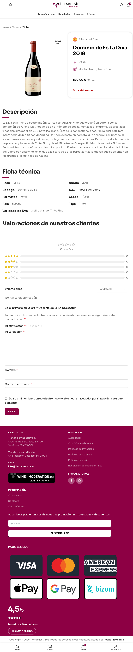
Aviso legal (74, 437)
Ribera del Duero (89, 189)
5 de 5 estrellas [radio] (41, 326)
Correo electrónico (18, 384)
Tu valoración (14, 331)
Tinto (25, 27)
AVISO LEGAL (76, 432)
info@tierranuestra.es (21, 466)
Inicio (5, 27)
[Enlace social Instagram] (79, 480)
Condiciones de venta (80, 443)
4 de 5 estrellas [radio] (38, 326)
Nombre (11, 370)
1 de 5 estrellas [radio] (30, 326)
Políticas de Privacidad (81, 448)
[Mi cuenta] (10, 5)
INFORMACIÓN (17, 490)
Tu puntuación (15, 326)
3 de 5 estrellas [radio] (36, 326)
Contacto (13, 501)
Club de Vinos (16, 506)
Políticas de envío (78, 460)
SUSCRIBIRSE (59, 533)
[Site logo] (66, 4)
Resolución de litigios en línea (85, 465)
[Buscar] (121, 5)
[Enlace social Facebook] (71, 480)
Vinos (15, 27)
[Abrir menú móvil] (4, 5)
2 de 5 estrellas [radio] (33, 326)
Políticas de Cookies (80, 454)
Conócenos (15, 495)
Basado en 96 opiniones (23, 624)
